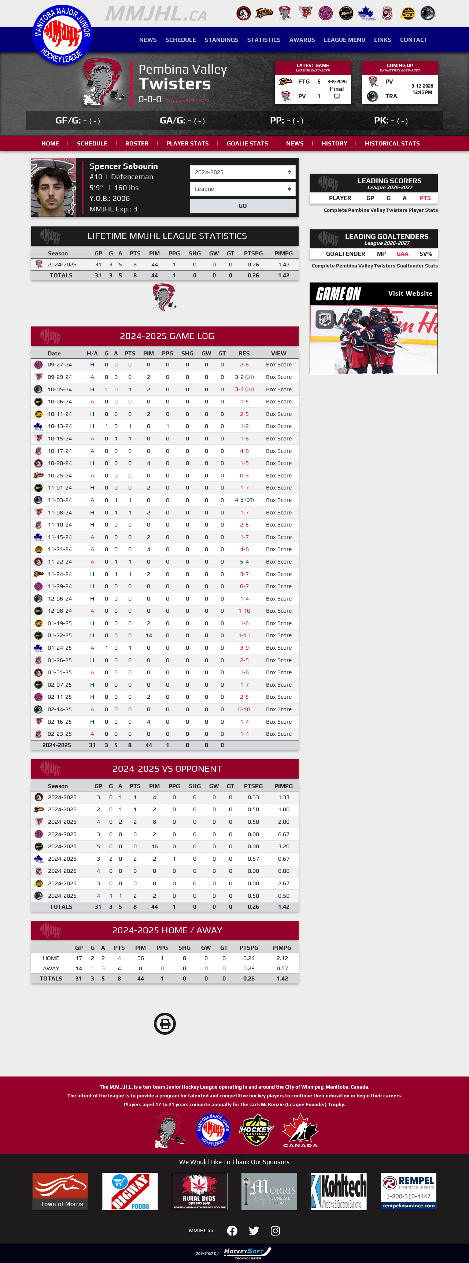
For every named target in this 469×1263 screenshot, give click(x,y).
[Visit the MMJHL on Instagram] (275, 1230)
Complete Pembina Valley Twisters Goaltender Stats (375, 266)
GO (243, 205)
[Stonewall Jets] (407, 12)
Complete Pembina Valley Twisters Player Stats (381, 210)
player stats (187, 143)
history (334, 143)
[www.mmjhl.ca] (62, 61)
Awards (302, 39)
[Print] (165, 1024)
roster (137, 143)
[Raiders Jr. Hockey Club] (305, 12)
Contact (414, 39)
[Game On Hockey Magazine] (374, 327)
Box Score (279, 364)
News (148, 39)
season (199, 165)
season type (206, 185)
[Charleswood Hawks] (243, 12)
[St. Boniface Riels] (346, 12)
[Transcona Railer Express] (428, 12)
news (295, 143)
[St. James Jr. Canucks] (366, 12)
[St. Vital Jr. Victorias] (387, 12)
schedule (92, 143)
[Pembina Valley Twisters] (284, 12)
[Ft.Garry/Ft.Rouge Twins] (264, 12)
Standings (222, 39)
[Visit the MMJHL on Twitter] (258, 1230)
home (50, 143)
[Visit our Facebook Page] (236, 1230)
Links (382, 39)
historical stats (392, 143)
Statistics (264, 39)
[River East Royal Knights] (325, 12)
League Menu (344, 39)
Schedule (181, 39)
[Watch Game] (337, 96)
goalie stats (247, 143)
